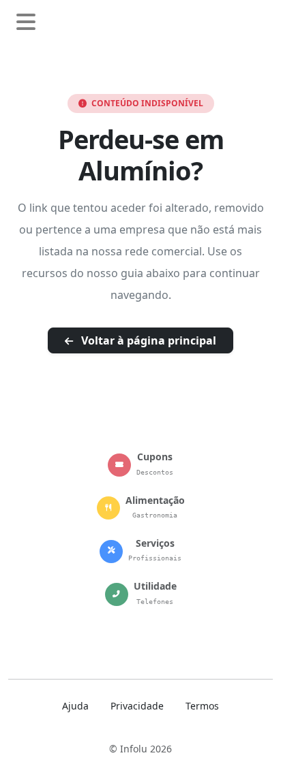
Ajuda (75, 705)
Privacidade (137, 705)
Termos (202, 705)
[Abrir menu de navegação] (26, 22)
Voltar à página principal (147, 340)
